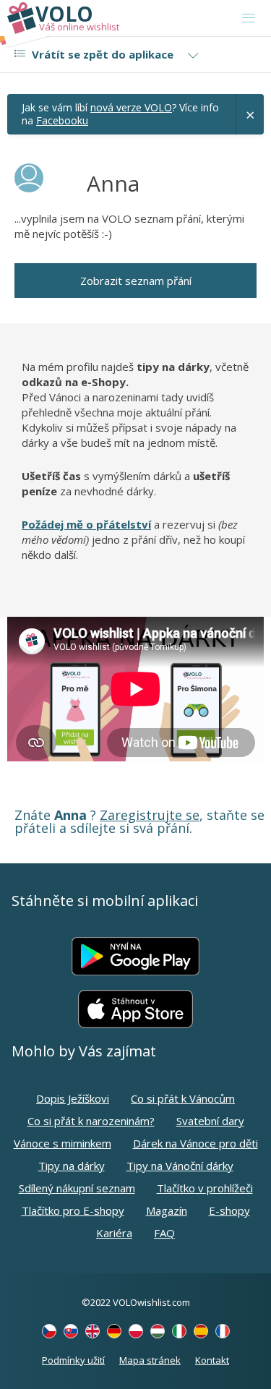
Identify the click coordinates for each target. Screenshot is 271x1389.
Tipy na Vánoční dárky (179, 1165)
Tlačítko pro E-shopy (73, 1210)
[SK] (71, 1331)
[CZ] (49, 1331)
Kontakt (212, 1360)
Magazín (166, 1210)
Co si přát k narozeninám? (91, 1121)
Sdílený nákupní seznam (77, 1188)
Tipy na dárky (71, 1165)
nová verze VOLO (131, 107)
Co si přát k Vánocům (183, 1098)
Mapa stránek (150, 1360)
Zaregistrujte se (149, 815)
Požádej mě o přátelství (86, 524)
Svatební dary (210, 1121)
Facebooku (62, 120)
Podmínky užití (73, 1360)
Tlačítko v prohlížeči (205, 1188)
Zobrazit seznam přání (136, 280)
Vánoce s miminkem (62, 1143)
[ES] (201, 1331)
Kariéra (114, 1233)
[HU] (157, 1331)
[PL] (136, 1331)
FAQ (164, 1233)
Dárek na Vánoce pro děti (195, 1143)
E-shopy (229, 1210)
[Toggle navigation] (248, 18)
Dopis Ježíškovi (72, 1098)
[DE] (114, 1331)
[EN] (92, 1331)
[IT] (179, 1331)
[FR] (222, 1331)
